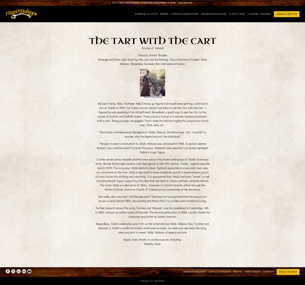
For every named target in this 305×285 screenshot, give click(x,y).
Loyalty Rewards (220, 272)
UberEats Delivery (194, 272)
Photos (237, 272)
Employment (253, 272)
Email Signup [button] (288, 272)
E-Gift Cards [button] (237, 13)
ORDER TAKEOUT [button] (286, 14)
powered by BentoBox (152, 281)
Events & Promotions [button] (184, 13)
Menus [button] (164, 13)
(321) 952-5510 (186, 2)
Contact (268, 272)
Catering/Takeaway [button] (259, 13)
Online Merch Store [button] (214, 13)
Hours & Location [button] (146, 13)
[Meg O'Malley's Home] (22, 14)
